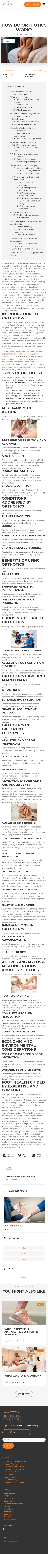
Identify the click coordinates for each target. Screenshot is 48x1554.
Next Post (38, 70)
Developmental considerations (21, 838)
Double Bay (8, 1501)
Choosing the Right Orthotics (23, 142)
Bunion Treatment (12, 1464)
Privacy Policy (7, 1546)
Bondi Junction (9, 1493)
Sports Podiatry (11, 1480)
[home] (13, 4)
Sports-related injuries (26, 124)
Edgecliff (7, 1506)
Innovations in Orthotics (21, 212)
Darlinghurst (9, 1498)
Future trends (23, 217)
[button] (43, 4)
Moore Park (8, 1509)
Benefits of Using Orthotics (22, 128)
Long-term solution (26, 234)
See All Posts (24, 1394)
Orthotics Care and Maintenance (25, 154)
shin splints (27, 354)
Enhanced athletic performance (17, 588)
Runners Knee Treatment (14, 1482)
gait (42, 552)
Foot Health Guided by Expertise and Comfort (23, 1086)
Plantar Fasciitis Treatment (15, 1472)
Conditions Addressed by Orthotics (25, 114)
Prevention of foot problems (29, 138)
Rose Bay (7, 1517)
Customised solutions (32, 198)
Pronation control (24, 107)
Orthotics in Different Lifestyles (24, 165)
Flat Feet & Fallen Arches (14, 1467)
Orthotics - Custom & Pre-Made (17, 1461)
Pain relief (21, 130)
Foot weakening (25, 226)
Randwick (7, 1514)
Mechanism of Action (20, 97)
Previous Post (11, 70)
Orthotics (26, 325)
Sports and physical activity (19, 890)
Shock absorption (24, 110)
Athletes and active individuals (29, 168)
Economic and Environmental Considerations (19, 1045)
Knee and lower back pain (28, 121)
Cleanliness (22, 156)
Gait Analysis (10, 1477)
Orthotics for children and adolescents (21, 783)
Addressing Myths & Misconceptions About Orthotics (23, 966)
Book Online (33, 4)
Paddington (8, 1511)
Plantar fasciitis (23, 116)
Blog (4, 1538)
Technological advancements (29, 215)
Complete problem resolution (17, 1015)
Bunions (20, 119)
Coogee (7, 1496)
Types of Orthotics (19, 94)
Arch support (22, 105)
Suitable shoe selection (27, 159)
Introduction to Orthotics (21, 91)
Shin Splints (9, 1474)
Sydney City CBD (10, 1519)
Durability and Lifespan (28, 249)
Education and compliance (18, 905)
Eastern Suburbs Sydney (13, 1504)
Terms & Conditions (9, 1542)
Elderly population (31, 173)
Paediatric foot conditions (19, 823)
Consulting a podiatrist (26, 145)
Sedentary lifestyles (31, 171)
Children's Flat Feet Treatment (17, 1469)
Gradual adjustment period (28, 162)
